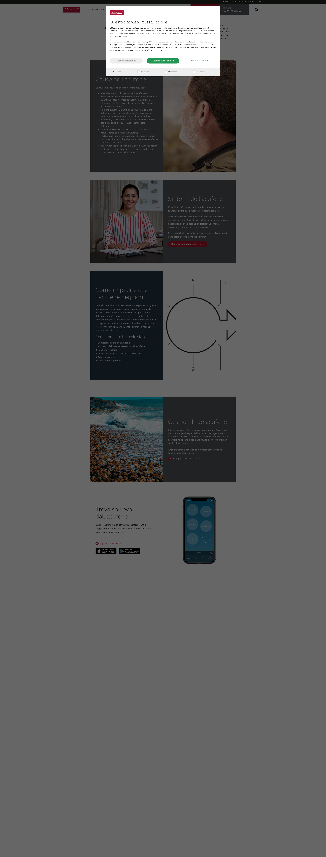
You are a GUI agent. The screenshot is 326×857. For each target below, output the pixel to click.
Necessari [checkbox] (117, 72)
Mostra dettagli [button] (199, 61)
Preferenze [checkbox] (145, 72)
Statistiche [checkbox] (172, 72)
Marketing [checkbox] (199, 72)
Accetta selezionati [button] (126, 60)
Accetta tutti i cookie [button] (163, 60)
